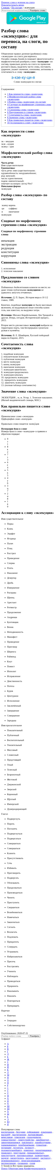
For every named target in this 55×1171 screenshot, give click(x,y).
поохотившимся (43, 1150)
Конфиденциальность (35, 1168)
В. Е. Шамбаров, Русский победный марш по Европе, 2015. (25, 336)
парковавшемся (9, 1145)
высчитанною (19, 1134)
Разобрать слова (37, 10)
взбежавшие (33, 1132)
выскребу (6, 1134)
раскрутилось (17, 1158)
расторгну (46, 1158)
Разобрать (34, 1036)
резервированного (10, 1160)
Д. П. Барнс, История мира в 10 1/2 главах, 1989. (24, 298)
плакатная (41, 1145)
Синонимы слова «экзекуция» (23, 109)
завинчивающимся (10, 1142)
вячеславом (7, 1137)
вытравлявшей (35, 1134)
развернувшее (42, 1155)
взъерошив (46, 1132)
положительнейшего (11, 1150)
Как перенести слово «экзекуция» (25, 94)
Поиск (4, 1168)
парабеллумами (43, 1142)
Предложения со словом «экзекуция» (26, 112)
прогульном (19, 1153)
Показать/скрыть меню (12, 5)
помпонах (29, 1150)
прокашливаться (35, 1153)
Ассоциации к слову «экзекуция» (25, 122)
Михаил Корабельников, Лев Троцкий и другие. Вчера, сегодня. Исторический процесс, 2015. (27, 318)
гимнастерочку (8, 1140)
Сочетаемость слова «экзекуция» (24, 115)
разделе (5, 1158)
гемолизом (19, 1137)
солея (32, 1163)
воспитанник (7, 1132)
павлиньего (27, 1142)
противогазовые (25, 1155)
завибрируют (42, 1140)
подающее (6, 1147)
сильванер (23, 1163)
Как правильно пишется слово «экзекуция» (30, 120)
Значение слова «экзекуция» (22, 117)
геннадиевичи (34, 1137)
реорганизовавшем (30, 1160)
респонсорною (8, 1163)
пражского (6, 1153)
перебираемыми (26, 1145)
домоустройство (26, 1140)
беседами (20, 1132)
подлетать (18, 1147)
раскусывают (32, 1158)
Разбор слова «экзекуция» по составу (26, 102)
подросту (29, 1147)
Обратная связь (15, 1168)
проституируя (8, 1155)
